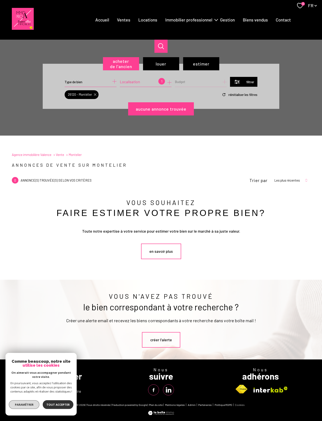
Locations (147, 19)
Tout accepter (58, 405)
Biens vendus (255, 19)
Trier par (258, 180)
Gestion (227, 19)
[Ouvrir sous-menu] (216, 19)
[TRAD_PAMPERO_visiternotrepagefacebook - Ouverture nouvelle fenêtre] (153, 389)
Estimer (201, 63)
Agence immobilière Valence (31, 155)
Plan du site (156, 404)
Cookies (240, 404)
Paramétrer (24, 405)
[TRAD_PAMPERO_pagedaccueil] (23, 28)
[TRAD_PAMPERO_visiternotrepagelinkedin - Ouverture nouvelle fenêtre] (168, 389)
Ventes (123, 19)
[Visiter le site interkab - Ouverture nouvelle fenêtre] (270, 390)
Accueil (102, 19)
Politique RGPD (223, 404)
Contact (283, 19)
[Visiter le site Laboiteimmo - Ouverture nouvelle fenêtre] (161, 413)
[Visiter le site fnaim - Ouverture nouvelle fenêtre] (241, 389)
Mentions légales (175, 404)
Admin (192, 404)
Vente (60, 155)
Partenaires (205, 404)
